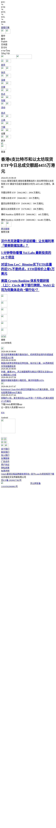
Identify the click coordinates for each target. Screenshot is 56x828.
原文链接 (5, 229)
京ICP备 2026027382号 (11, 480)
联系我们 (5, 452)
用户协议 (5, 465)
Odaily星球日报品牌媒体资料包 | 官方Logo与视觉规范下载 (27, 474)
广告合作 (5, 461)
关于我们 (5, 449)
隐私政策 (5, 468)
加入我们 (5, 455)
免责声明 (5, 471)
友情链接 (5, 458)
